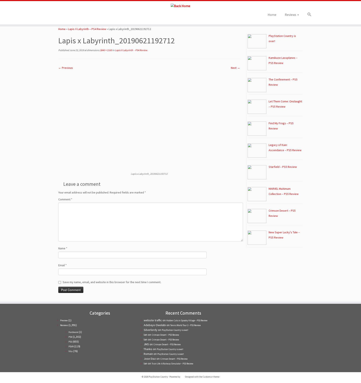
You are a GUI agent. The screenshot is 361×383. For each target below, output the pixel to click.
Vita (70, 351)
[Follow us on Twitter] (53, 16)
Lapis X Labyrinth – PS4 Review (87, 29)
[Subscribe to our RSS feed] (64, 16)
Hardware (73, 332)
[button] (307, 14)
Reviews (291, 15)
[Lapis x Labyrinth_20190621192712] (149, 121)
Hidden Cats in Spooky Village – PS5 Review (186, 320)
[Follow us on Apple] (70, 16)
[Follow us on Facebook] (59, 16)
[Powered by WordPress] (182, 375)
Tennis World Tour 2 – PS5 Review (185, 325)
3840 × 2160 (105, 50)
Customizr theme (211, 376)
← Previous (65, 68)
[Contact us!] (76, 16)
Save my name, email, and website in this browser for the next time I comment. (112, 282)
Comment (65, 199)
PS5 (70, 341)
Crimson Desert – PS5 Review (165, 334)
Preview (64, 320)
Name (62, 248)
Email (62, 265)
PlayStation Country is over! (175, 330)
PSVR (71, 346)
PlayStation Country (158, 376)
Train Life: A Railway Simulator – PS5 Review (172, 363)
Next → (235, 68)
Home (272, 15)
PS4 (70, 336)
